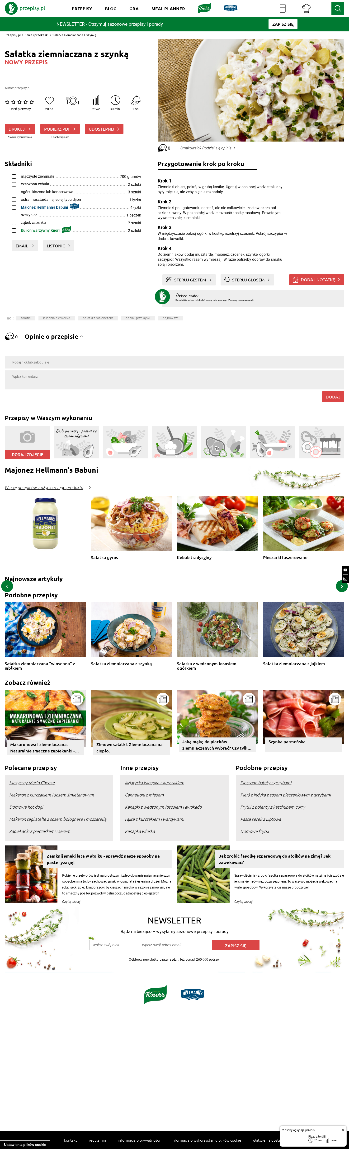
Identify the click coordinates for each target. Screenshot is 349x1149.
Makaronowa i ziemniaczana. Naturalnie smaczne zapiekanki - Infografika (42, 748)
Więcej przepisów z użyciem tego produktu (44, 488)
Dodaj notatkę (318, 279)
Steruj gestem (190, 279)
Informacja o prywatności (139, 1140)
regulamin (97, 1140)
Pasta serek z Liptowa (260, 818)
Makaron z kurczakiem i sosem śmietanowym (51, 794)
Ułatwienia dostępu (269, 1140)
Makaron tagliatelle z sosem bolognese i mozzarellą (57, 818)
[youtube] (345, 570)
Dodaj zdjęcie (27, 454)
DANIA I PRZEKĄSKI (138, 318)
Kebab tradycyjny (194, 557)
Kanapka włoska (140, 831)
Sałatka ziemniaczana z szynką (121, 663)
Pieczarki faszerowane (285, 557)
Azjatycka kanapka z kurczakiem (154, 782)
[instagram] (345, 578)
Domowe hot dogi (26, 806)
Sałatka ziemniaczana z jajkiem (294, 663)
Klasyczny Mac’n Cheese (32, 782)
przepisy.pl (22, 88)
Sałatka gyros (104, 557)
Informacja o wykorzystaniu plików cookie (206, 1140)
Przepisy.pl (13, 35)
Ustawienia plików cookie (25, 1145)
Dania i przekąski (36, 35)
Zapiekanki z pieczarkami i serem (39, 831)
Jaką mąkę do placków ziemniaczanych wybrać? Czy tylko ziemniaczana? (216, 745)
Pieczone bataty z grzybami (265, 782)
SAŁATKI (26, 318)
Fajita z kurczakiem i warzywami (154, 818)
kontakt (70, 1140)
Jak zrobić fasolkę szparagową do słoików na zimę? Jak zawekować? (274, 859)
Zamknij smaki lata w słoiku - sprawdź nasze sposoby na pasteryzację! (103, 859)
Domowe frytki (254, 831)
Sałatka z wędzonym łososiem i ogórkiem (208, 665)
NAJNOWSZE (171, 318)
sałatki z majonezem (98, 318)
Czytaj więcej (71, 901)
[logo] (25, 8)
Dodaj (333, 396)
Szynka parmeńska (287, 741)
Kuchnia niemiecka (56, 318)
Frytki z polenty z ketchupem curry (272, 806)
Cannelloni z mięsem (144, 794)
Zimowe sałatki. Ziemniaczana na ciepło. (129, 747)
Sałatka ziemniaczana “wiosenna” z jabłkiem (40, 665)
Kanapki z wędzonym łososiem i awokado (163, 806)
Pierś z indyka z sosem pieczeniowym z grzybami (285, 794)
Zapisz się (235, 945)
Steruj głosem (248, 279)
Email (22, 245)
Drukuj (17, 128)
